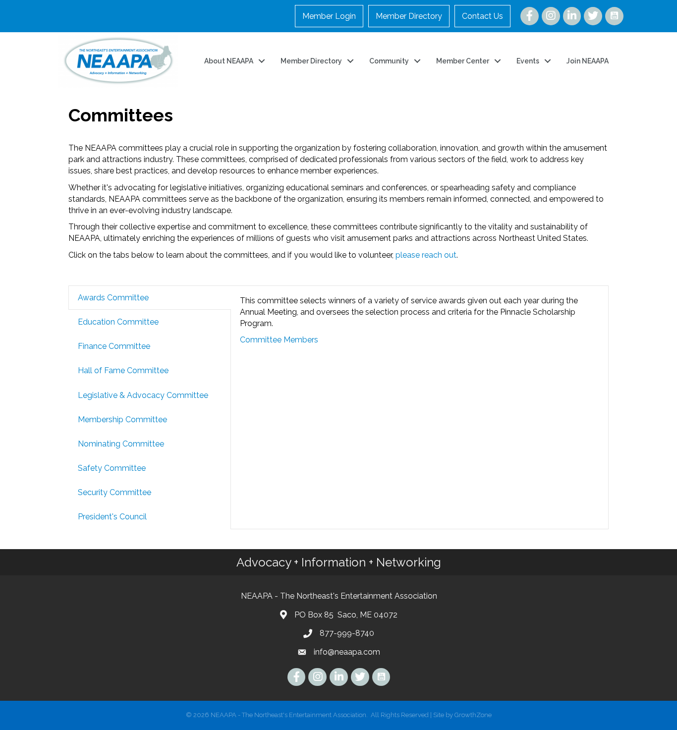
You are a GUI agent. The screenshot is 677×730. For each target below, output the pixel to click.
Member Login (329, 16)
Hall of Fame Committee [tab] (123, 370)
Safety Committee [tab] (112, 468)
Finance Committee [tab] (114, 346)
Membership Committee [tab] (122, 419)
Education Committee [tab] (118, 322)
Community (389, 61)
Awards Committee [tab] (113, 297)
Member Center (462, 61)
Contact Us (482, 16)
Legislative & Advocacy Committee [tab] (143, 395)
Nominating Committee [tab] (121, 444)
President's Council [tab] (112, 516)
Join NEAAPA (587, 61)
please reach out (425, 255)
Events (527, 61)
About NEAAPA (228, 61)
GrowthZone (473, 715)
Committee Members (279, 339)
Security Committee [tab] (114, 492)
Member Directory (409, 16)
